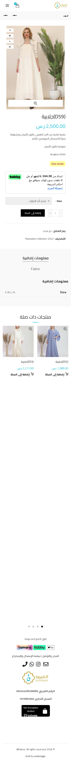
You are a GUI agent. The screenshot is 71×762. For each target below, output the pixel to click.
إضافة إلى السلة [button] (54, 374)
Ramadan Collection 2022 (39, 239)
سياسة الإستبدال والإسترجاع (26, 656)
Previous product (14, 15)
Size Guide (57, 163)
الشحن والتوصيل (50, 656)
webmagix (39, 756)
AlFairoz (20, 749)
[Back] (65, 15)
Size (59, 201)
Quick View (65, 329)
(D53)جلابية (27, 361)
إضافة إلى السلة (33, 213)
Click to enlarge (35, 103)
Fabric (35, 268)
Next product (5, 15)
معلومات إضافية (36, 257)
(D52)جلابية (62, 361)
